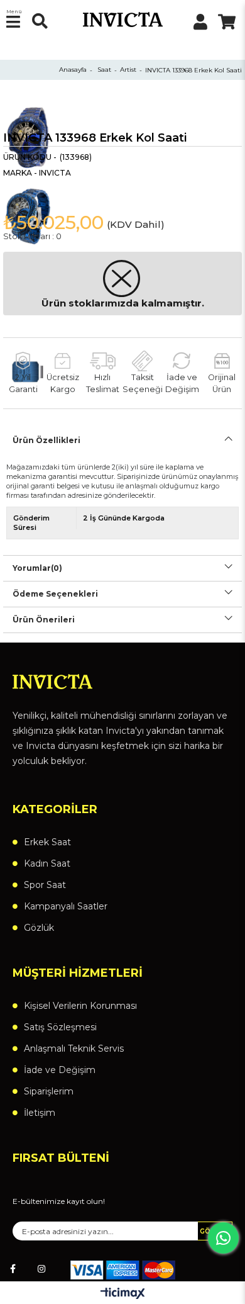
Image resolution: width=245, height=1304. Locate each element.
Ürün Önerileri (44, 619)
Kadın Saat (47, 863)
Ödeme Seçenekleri (55, 594)
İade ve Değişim (59, 1070)
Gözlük (39, 927)
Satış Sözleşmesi (60, 1027)
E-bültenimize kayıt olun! (59, 1201)
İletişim (39, 1112)
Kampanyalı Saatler (65, 906)
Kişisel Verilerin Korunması (80, 1005)
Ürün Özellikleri (46, 440)
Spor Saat (45, 885)
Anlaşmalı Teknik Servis (74, 1048)
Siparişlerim (49, 1091)
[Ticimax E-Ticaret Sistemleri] (123, 1294)
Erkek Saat (47, 842)
